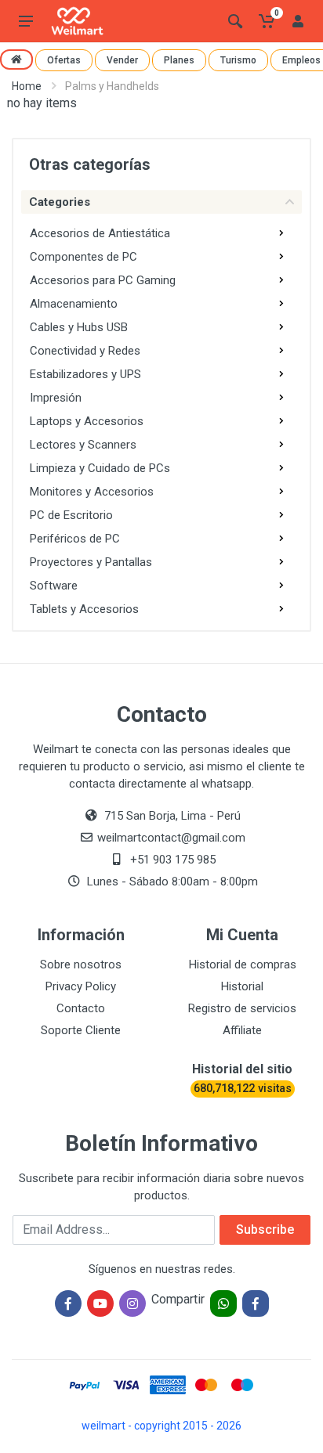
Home (27, 86)
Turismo (238, 60)
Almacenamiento (74, 304)
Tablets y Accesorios (84, 609)
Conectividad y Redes (85, 351)
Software (54, 586)
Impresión (56, 398)
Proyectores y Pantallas (91, 562)
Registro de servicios (242, 1008)
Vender (122, 60)
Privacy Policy (80, 986)
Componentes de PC (83, 257)
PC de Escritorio (71, 515)
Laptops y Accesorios (86, 421)
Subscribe (265, 1229)
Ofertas (64, 60)
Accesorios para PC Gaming (103, 280)
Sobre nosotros (81, 964)
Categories (59, 202)
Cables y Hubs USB (79, 327)
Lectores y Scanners (83, 445)
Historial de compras (242, 964)
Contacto (80, 1008)
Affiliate (242, 1030)
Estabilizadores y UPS (85, 374)
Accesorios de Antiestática (100, 233)
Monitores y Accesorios (92, 492)
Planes (179, 60)
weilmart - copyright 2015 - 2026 (161, 1425)
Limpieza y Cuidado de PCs (100, 468)
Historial (242, 986)
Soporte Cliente (81, 1030)
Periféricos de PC (75, 539)
